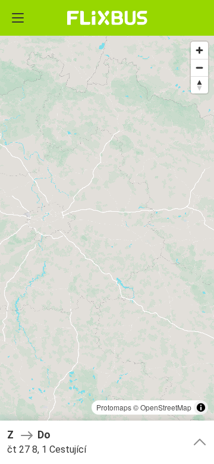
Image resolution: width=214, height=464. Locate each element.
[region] (107, 232)
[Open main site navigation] (18, 18)
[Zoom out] (199, 67)
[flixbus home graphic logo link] (107, 18)
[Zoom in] (199, 50)
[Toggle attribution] (201, 407)
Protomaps (113, 407)
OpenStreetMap (165, 407)
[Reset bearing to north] (199, 84)
